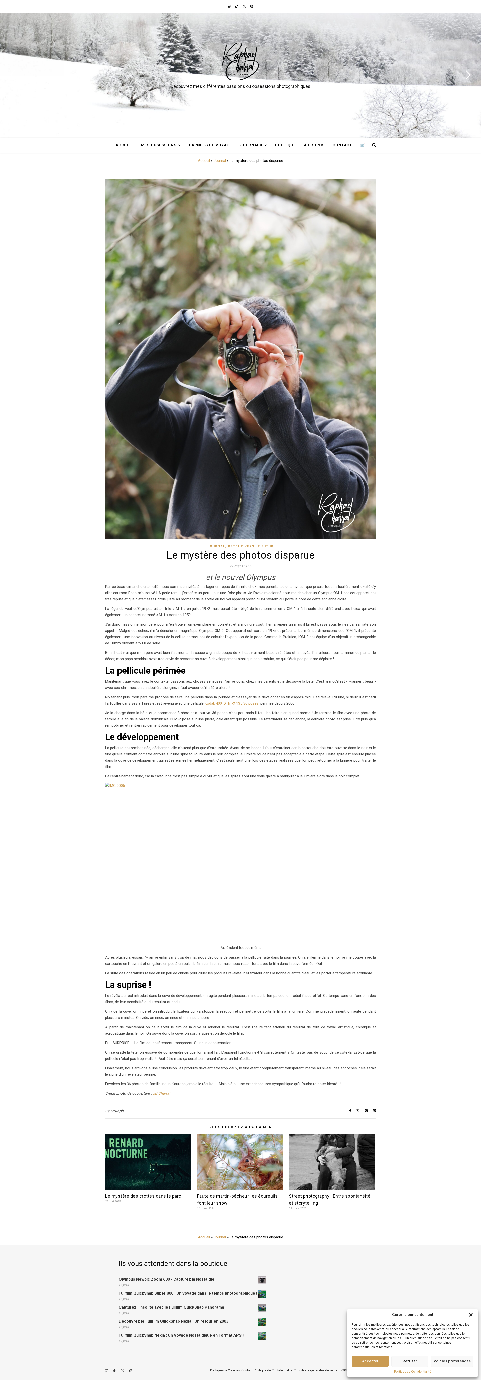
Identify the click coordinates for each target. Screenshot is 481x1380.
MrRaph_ (118, 1111)
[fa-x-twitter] (245, 6)
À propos (314, 145)
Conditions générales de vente (315, 1370)
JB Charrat (161, 1093)
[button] (470, 1314)
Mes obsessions (158, 145)
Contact (342, 145)
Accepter (370, 1361)
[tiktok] (237, 6)
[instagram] (229, 6)
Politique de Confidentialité (412, 1371)
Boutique (285, 145)
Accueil (124, 145)
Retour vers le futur (251, 546)
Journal (220, 160)
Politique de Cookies (225, 1370)
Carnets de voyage (210, 145)
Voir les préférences (452, 1361)
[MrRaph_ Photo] (240, 61)
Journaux (251, 145)
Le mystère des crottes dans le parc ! (144, 1196)
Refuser (410, 1361)
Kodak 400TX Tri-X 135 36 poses (232, 703)
